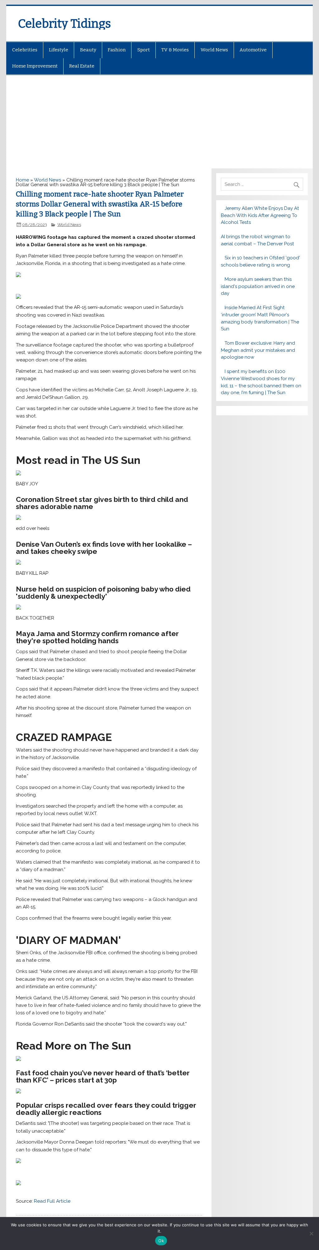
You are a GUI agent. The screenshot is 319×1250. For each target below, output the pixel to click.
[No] (311, 1233)
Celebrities (24, 50)
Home (22, 180)
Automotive (253, 50)
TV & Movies (175, 50)
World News (214, 50)
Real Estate (81, 66)
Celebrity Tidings (64, 24)
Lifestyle (58, 50)
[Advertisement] (160, 121)
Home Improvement (35, 66)
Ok (161, 1240)
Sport (143, 50)
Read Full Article (52, 1201)
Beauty (88, 50)
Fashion (117, 50)
